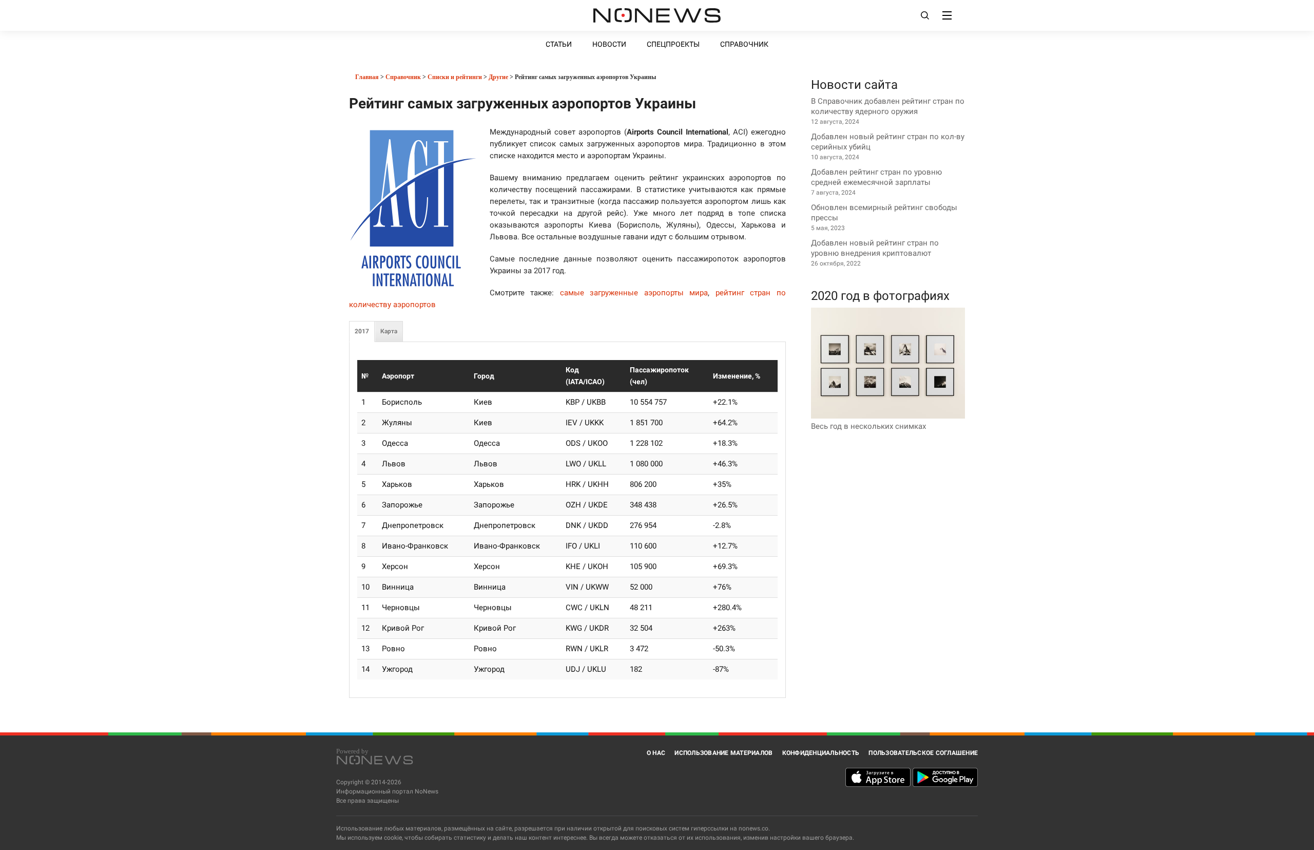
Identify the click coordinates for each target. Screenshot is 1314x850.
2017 (362, 331)
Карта (388, 331)
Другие (498, 77)
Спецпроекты (673, 44)
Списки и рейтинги (455, 77)
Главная (366, 77)
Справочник (744, 44)
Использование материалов (723, 753)
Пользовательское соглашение (923, 753)
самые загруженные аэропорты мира (634, 292)
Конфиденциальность (821, 753)
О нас (656, 753)
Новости (609, 44)
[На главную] (657, 15)
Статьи (559, 44)
